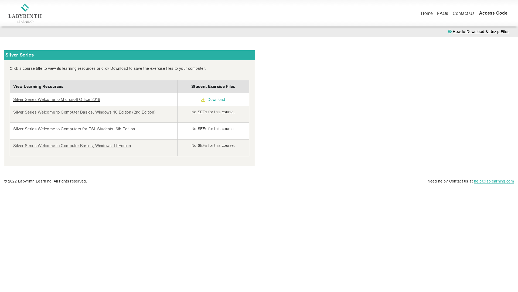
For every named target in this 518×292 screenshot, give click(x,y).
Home (428, 13)
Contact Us (464, 13)
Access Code (493, 13)
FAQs (442, 13)
